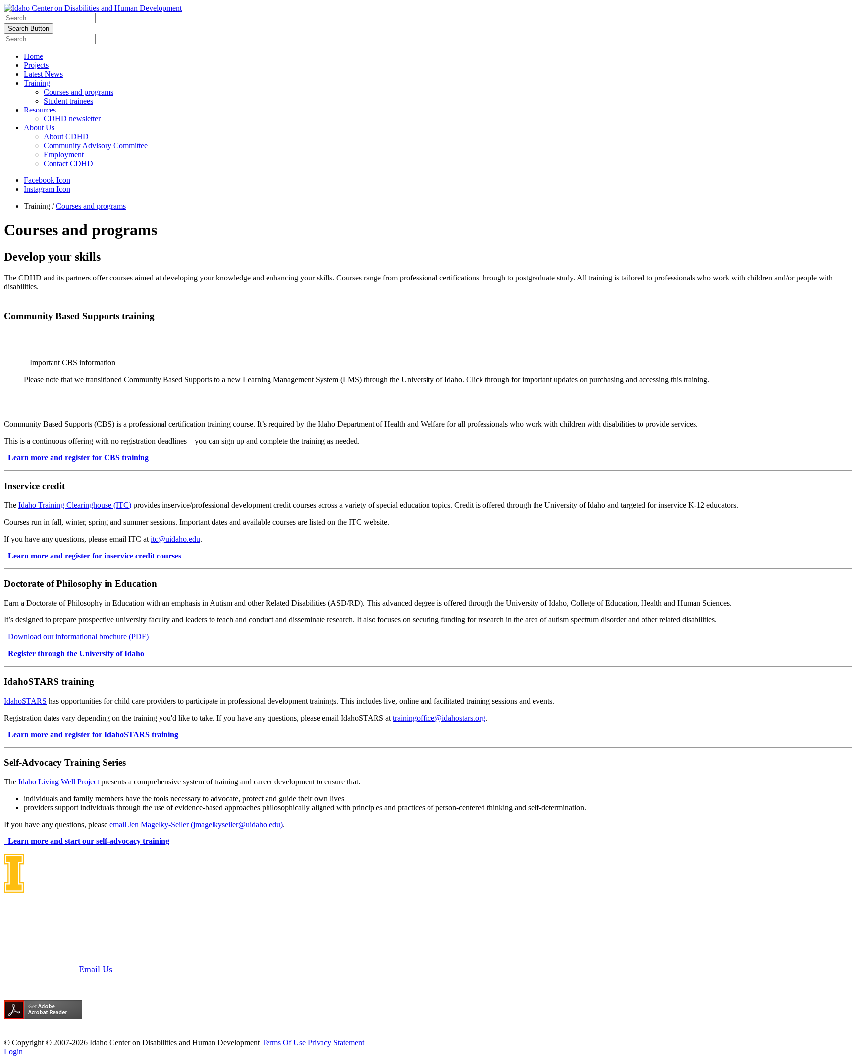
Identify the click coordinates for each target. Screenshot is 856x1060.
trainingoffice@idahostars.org (439, 718)
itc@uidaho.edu (175, 539)
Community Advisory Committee (96, 145)
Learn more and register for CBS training (78, 457)
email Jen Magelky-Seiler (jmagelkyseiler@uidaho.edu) (196, 824)
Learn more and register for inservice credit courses (94, 556)
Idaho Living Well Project (58, 782)
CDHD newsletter (72, 118)
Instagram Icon (47, 189)
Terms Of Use (284, 1042)
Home (33, 56)
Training (37, 83)
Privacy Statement (336, 1042)
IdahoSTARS (25, 701)
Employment (64, 154)
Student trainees (68, 101)
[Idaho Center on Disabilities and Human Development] (93, 8)
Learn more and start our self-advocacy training (88, 841)
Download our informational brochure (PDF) (78, 636)
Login (13, 1051)
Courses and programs (78, 92)
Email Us (95, 969)
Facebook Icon (47, 180)
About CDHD (66, 136)
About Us (39, 127)
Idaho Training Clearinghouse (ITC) (74, 505)
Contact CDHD (68, 163)
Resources (40, 110)
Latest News (43, 74)
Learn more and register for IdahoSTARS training (93, 734)
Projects (36, 65)
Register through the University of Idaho (76, 653)
